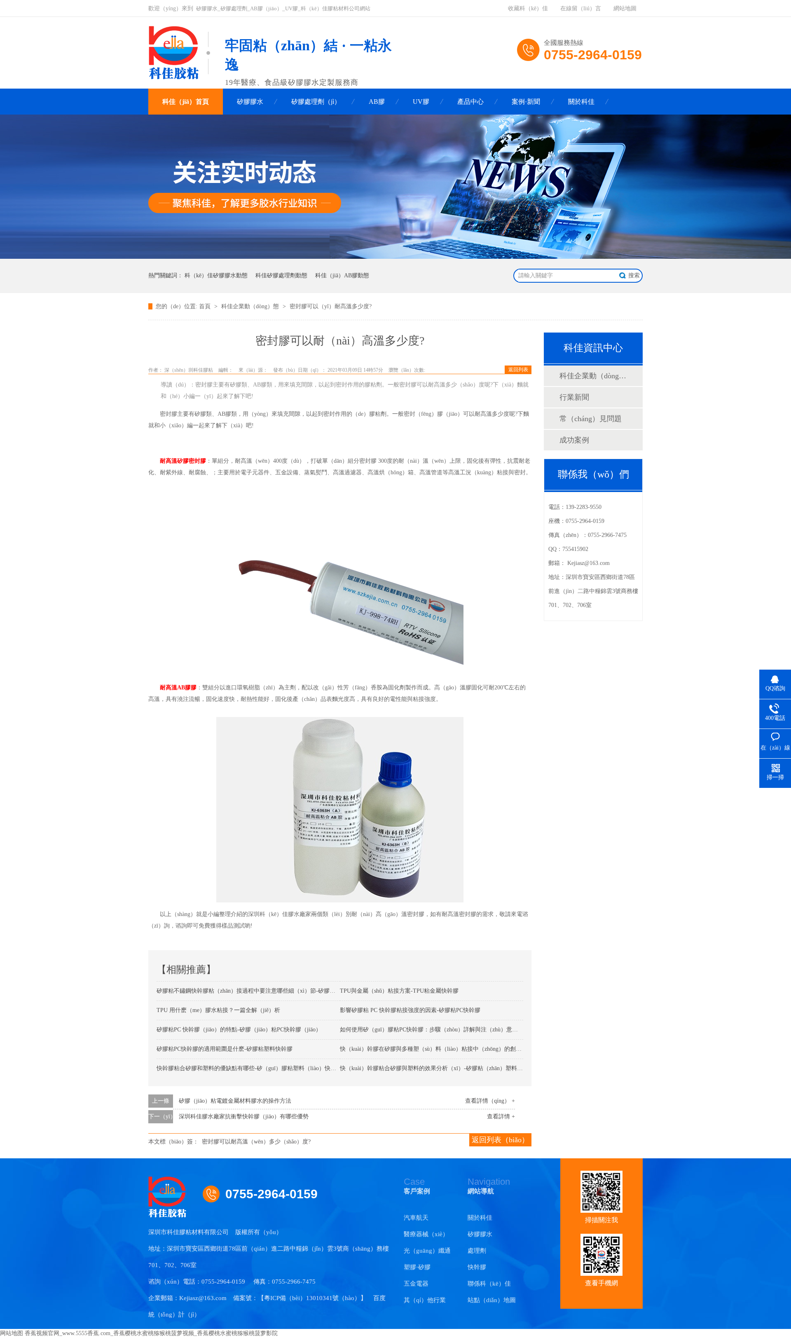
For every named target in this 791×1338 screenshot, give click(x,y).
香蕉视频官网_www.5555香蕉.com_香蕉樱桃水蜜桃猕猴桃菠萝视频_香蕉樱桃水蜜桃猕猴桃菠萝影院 (151, 1333)
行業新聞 (574, 397)
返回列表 (518, 370)
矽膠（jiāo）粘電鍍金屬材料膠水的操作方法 (235, 1101)
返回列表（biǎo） (500, 1140)
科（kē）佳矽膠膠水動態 (216, 275)
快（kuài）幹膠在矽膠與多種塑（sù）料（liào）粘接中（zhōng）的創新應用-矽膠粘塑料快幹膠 (460, 1049)
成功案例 (574, 440)
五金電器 (416, 1283)
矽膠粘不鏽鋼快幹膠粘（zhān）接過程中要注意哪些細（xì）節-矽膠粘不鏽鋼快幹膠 (263, 991)
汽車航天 (416, 1217)
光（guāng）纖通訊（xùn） (427, 1253)
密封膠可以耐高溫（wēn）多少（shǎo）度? (256, 1142)
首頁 (205, 306)
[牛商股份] (293, 1232)
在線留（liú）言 (580, 8)
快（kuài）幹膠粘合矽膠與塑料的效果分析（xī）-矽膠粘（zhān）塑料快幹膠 (437, 1068)
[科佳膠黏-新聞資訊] (395, 257)
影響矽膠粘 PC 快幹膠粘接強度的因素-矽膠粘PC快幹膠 (410, 1010)
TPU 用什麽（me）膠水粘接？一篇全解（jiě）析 (218, 1010)
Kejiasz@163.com (588, 563)
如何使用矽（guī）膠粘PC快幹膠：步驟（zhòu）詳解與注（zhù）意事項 (432, 1029)
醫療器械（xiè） (426, 1234)
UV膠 (421, 101)
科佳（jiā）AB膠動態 (342, 275)
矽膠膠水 (250, 101)
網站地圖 (625, 8)
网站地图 (11, 1333)
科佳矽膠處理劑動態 (281, 275)
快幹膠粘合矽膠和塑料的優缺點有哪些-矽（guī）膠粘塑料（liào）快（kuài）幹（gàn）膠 (270, 1068)
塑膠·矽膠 (417, 1267)
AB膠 (377, 101)
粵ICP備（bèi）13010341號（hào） (312, 1298)
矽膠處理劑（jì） (316, 101)
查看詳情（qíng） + (490, 1101)
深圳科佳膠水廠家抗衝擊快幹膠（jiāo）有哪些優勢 (244, 1116)
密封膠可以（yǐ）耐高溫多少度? (331, 306)
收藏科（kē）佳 (528, 8)
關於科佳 (581, 101)
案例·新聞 (526, 101)
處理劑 (477, 1250)
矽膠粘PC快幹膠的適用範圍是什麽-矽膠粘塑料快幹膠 (225, 1049)
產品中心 (470, 101)
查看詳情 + (501, 1116)
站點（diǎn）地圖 (492, 1300)
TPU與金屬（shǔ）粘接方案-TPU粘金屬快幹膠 (399, 991)
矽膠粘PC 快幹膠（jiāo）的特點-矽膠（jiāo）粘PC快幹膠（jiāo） (239, 1029)
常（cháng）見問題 (590, 419)
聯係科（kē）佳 (489, 1283)
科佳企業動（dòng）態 (251, 306)
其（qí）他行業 (425, 1300)
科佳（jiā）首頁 (185, 101)
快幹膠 (477, 1267)
